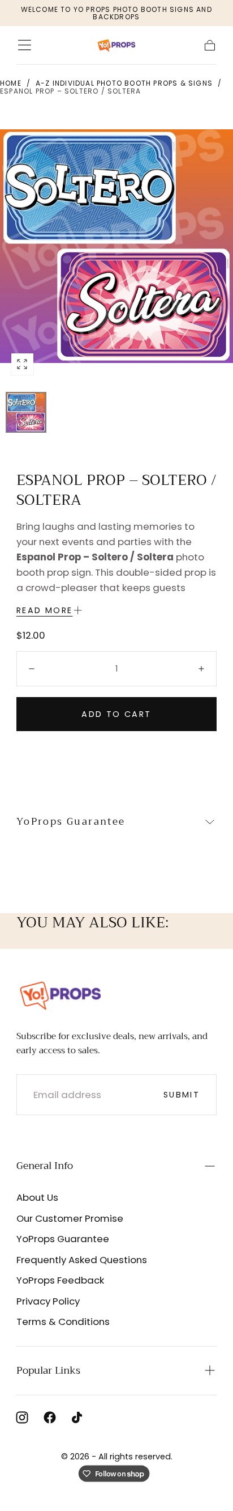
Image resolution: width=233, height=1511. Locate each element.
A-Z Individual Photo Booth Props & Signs (124, 83)
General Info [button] (44, 1165)
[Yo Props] (60, 994)
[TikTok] (76, 1417)
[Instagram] (22, 1417)
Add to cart (116, 714)
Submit (181, 1094)
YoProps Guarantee (62, 1239)
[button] (24, 45)
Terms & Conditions (63, 1321)
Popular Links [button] (48, 1370)
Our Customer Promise (69, 1218)
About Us (37, 1197)
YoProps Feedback (60, 1280)
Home (10, 83)
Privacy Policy (48, 1301)
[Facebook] (49, 1417)
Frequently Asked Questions (81, 1260)
